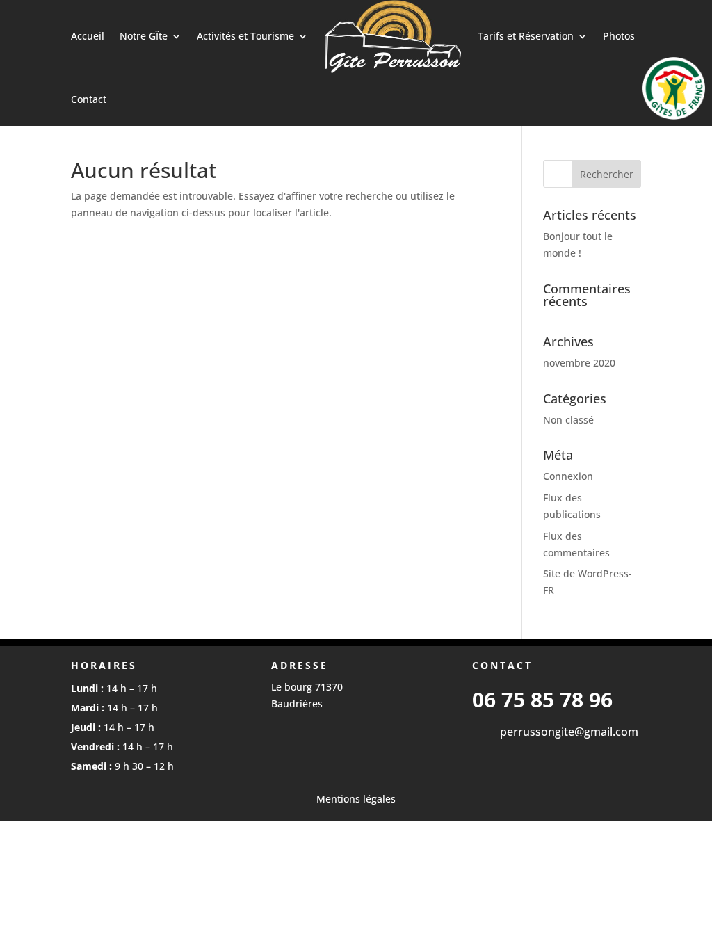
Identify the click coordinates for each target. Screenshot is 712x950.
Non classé (568, 419)
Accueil (87, 35)
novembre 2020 (579, 362)
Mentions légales (356, 798)
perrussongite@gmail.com (569, 731)
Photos (619, 35)
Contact (88, 99)
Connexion (568, 476)
